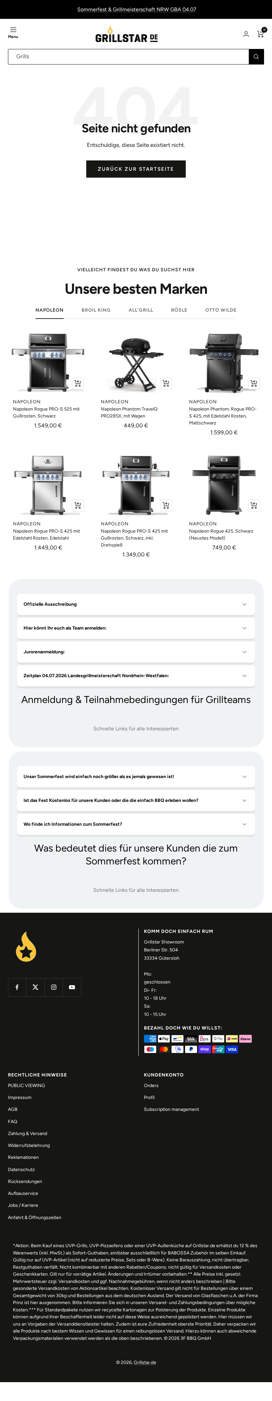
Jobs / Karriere (23, 1205)
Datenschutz (21, 1169)
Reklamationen (23, 1157)
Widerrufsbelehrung (29, 1145)
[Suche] (256, 56)
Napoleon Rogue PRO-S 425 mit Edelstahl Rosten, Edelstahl (46, 534)
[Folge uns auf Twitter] (35, 987)
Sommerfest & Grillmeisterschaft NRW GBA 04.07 (136, 9)
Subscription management (171, 1109)
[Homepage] (26, 932)
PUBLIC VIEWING (26, 1085)
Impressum (20, 1097)
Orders (151, 1085)
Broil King (96, 310)
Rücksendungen (25, 1181)
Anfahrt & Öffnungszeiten (34, 1217)
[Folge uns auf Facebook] (17, 987)
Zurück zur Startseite (136, 169)
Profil (149, 1097)
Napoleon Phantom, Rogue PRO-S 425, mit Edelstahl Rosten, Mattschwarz (223, 416)
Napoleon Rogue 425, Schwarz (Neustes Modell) (221, 534)
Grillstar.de (145, 1362)
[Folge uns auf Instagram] (53, 987)
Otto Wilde (221, 310)
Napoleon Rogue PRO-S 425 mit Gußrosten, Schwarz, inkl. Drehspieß (134, 538)
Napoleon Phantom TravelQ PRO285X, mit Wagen (129, 412)
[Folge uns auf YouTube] (72, 987)
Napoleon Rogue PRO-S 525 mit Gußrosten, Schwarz (46, 412)
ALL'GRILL (141, 310)
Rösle (179, 310)
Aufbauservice (23, 1193)
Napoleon (49, 310)
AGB (13, 1109)
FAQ (12, 1121)
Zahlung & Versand (27, 1133)
